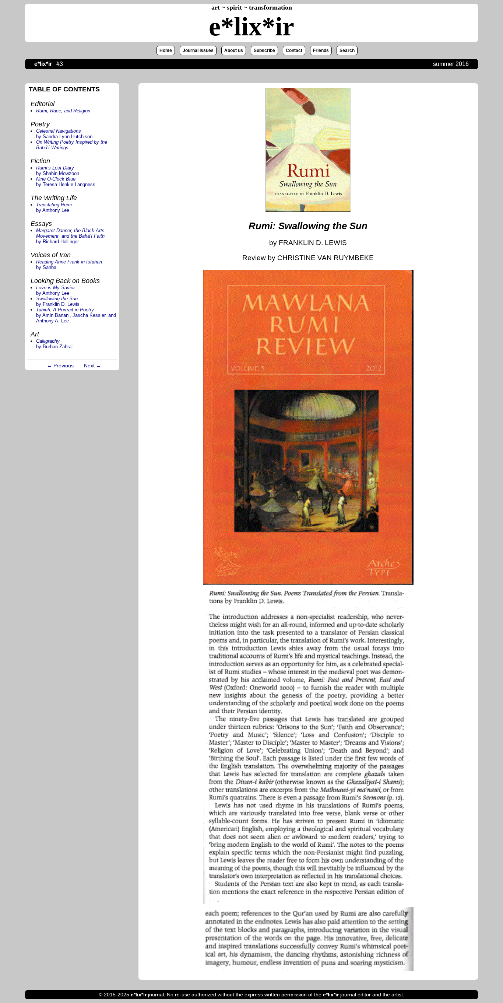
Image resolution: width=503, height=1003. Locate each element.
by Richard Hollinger (70, 236)
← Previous (60, 365)
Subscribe (264, 50)
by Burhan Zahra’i (55, 343)
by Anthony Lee (54, 207)
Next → (92, 365)
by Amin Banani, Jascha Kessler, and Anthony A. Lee (76, 315)
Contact (294, 50)
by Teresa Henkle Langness (65, 181)
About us (233, 50)
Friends (321, 50)
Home (165, 50)
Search (347, 50)
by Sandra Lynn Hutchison (64, 133)
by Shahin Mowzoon (57, 170)
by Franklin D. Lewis (58, 301)
